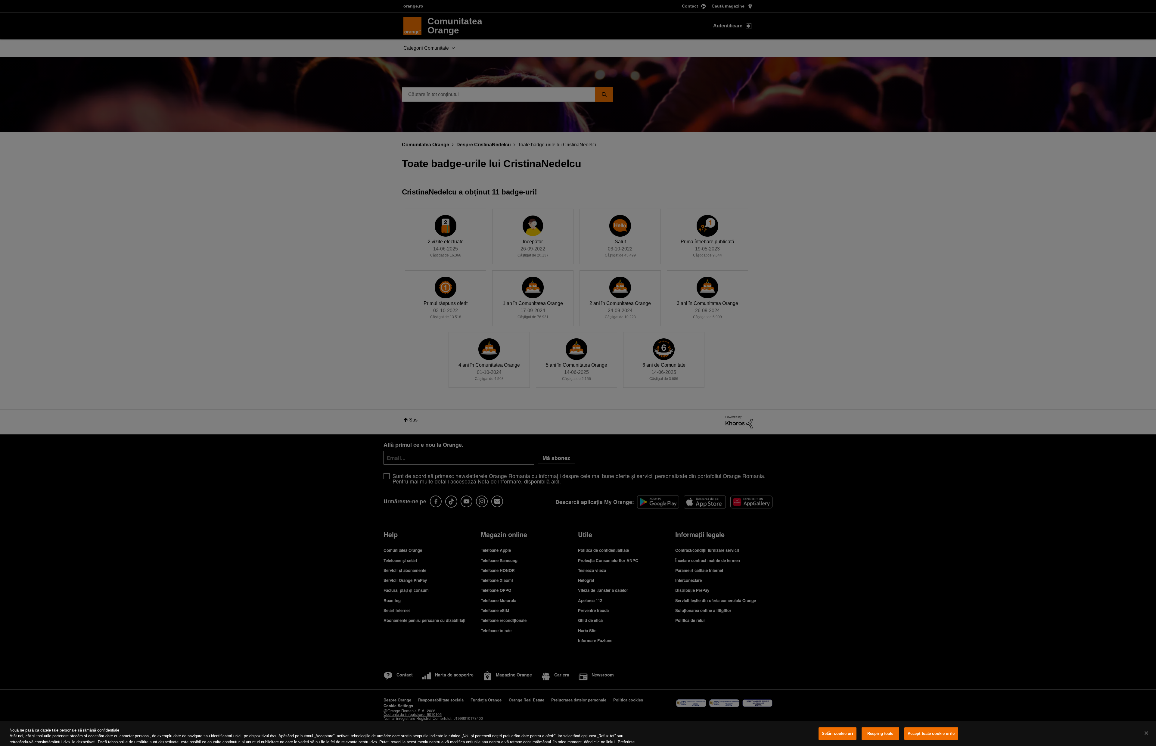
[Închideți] (1146, 733)
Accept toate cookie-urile (931, 733)
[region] (578, 733)
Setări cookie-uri (837, 733)
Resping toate (880, 733)
